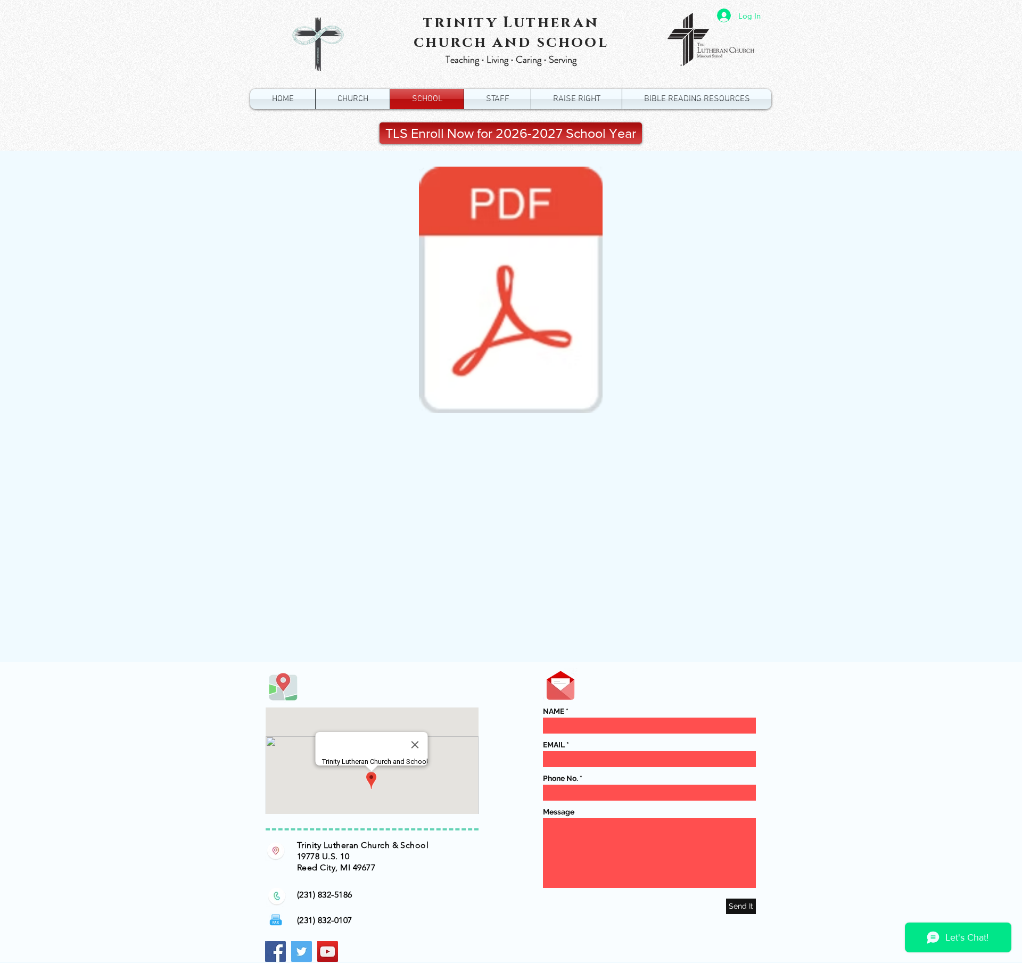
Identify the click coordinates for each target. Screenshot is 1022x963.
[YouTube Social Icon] (327, 951)
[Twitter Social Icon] (301, 951)
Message (558, 812)
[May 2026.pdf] (510, 291)
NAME (553, 711)
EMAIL (554, 744)
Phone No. (560, 778)
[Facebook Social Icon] (275, 951)
